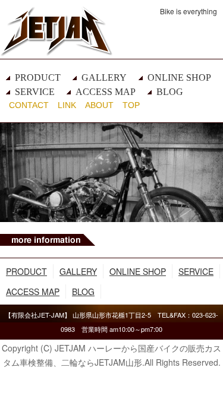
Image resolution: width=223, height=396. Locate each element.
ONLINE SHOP (179, 77)
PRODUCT (38, 77)
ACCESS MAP (106, 92)
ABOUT (99, 105)
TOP (131, 105)
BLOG (169, 92)
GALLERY (104, 77)
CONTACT (29, 105)
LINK (67, 105)
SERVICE (35, 92)
